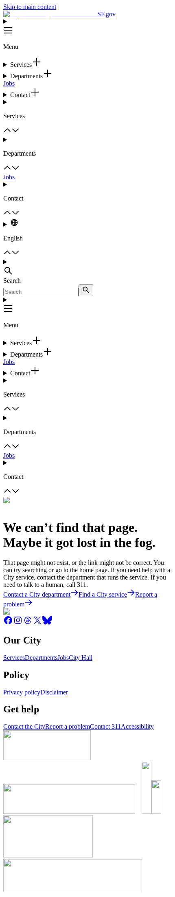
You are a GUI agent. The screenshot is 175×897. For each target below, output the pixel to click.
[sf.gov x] (37, 622)
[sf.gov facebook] (8, 622)
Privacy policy (21, 692)
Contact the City (24, 726)
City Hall (80, 657)
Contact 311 (105, 726)
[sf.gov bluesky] (47, 622)
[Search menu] (87, 267)
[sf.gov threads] (28, 622)
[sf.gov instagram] (18, 622)
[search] (86, 290)
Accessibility (137, 726)
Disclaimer (54, 692)
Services (14, 657)
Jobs (9, 83)
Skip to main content (29, 6)
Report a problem (67, 726)
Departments (41, 657)
